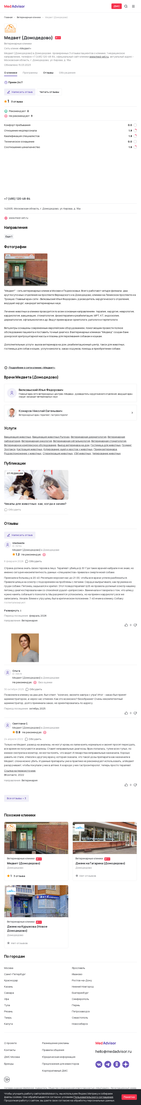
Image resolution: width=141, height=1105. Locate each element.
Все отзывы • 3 (16, 798)
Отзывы (48, 72)
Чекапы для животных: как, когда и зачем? (35, 504)
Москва (8, 968)
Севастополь (80, 1017)
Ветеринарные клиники (18, 43)
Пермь (76, 1005)
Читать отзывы (49, 92)
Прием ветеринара (105, 449)
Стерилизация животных (58, 453)
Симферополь (80, 999)
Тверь (8, 1017)
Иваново (77, 974)
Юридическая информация (58, 1056)
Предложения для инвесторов (60, 1063)
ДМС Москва (12, 1056)
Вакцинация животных (17, 436)
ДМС (116, 6)
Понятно (129, 1097)
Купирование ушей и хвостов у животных (68, 449)
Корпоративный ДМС (55, 1070)
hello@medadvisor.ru (113, 1051)
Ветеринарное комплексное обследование (30, 445)
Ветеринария (29, 620)
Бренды (9, 1063)
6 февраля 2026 (14, 561)
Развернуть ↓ (12, 610)
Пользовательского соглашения (93, 1097)
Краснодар (11, 980)
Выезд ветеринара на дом (73, 445)
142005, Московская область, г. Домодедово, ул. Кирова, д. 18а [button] (42, 208)
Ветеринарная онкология (36, 441)
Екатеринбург (80, 992)
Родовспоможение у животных (22, 453)
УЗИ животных (82, 453)
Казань (8, 986)
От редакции (15, 473)
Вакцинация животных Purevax (51, 436)
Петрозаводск (81, 1011)
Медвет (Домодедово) (26, 549)
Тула (7, 1005)
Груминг (127, 445)
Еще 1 (9, 236)
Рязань (8, 1011)
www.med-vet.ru (99, 56)
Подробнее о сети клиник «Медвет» (31, 367)
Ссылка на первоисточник (20, 770)
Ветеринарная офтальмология (71, 441)
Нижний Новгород (83, 986)
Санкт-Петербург (15, 974)
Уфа (6, 999)
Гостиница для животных (106, 445)
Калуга (8, 1023)
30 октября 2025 (14, 689)
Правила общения (53, 1050)
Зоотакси (9, 449)
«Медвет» (25, 48)
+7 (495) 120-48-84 (17, 199)
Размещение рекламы (55, 1043)
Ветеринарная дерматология (88, 436)
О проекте (10, 1043)
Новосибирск (80, 1023)
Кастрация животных (29, 449)
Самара (9, 992)
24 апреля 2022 (13, 739)
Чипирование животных (106, 453)
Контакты (9, 1050)
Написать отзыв (22, 92)
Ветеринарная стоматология (108, 441)
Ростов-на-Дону (82, 980)
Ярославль (78, 968)
